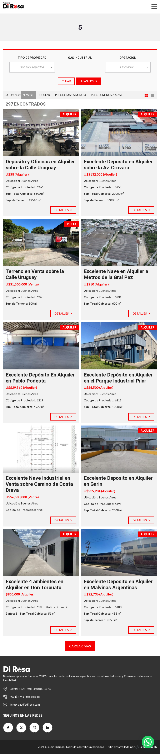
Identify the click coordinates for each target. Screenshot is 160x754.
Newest (28, 95)
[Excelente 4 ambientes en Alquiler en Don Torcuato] (41, 552)
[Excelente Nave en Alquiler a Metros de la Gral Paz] (119, 242)
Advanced (89, 81)
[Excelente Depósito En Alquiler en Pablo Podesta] (41, 345)
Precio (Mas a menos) (70, 95)
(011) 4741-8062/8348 (25, 696)
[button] (32, 67)
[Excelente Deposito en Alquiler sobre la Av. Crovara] (119, 132)
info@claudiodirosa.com (25, 704)
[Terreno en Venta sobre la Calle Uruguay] (41, 242)
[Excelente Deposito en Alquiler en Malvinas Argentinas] (119, 552)
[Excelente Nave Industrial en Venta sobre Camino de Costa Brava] (41, 449)
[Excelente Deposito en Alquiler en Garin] (119, 449)
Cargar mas (80, 646)
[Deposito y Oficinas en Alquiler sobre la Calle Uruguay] (41, 132)
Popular (44, 95)
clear (66, 81)
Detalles (62, 210)
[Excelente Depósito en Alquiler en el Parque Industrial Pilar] (119, 345)
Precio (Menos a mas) (106, 95)
